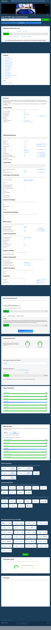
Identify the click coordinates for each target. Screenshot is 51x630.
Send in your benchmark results (24, 331)
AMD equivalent (7, 70)
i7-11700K (29, 24)
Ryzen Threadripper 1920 (8, 456)
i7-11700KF (33, 24)
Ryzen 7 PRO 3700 (6, 392)
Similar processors (8, 72)
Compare (46, 19)
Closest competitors (8, 69)
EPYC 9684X (42, 152)
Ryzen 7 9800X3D (23, 36)
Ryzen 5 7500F (17, 36)
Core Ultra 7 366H (43, 153)
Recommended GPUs (8, 73)
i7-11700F (25, 24)
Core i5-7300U (26, 372)
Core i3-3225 (5, 372)
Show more (26, 554)
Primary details (7, 57)
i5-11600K (13, 24)
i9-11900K (40, 24)
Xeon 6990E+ (41, 149)
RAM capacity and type (8, 63)
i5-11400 (2, 24)
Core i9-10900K (6, 409)
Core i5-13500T (6, 395)
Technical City (4, 1)
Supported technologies (9, 61)
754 (24, 111)
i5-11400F (6, 24)
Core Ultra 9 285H (43, 155)
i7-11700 (21, 24)
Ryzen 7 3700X (6, 398)
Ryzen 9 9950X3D (29, 36)
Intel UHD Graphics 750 (28, 237)
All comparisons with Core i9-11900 (10, 75)
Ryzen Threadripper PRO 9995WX (41, 280)
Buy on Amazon (29, 22)
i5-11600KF (17, 24)
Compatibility (7, 60)
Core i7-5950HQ (42, 156)
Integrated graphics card (9, 64)
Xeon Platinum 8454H (41, 169)
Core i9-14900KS (42, 146)
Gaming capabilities (8, 67)
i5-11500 (9, 24)
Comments (6, 78)
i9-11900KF (45, 24)
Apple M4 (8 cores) (43, 115)
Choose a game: (25, 363)
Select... (21, 20)
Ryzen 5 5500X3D (10, 36)
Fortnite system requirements (24, 369)
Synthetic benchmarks (8, 66)
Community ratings (8, 76)
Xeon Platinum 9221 (41, 229)
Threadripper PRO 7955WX (40, 282)
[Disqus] (26, 595)
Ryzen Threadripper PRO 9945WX (41, 144)
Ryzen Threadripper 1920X (8, 439)
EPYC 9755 (42, 172)
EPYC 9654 (41, 227)
